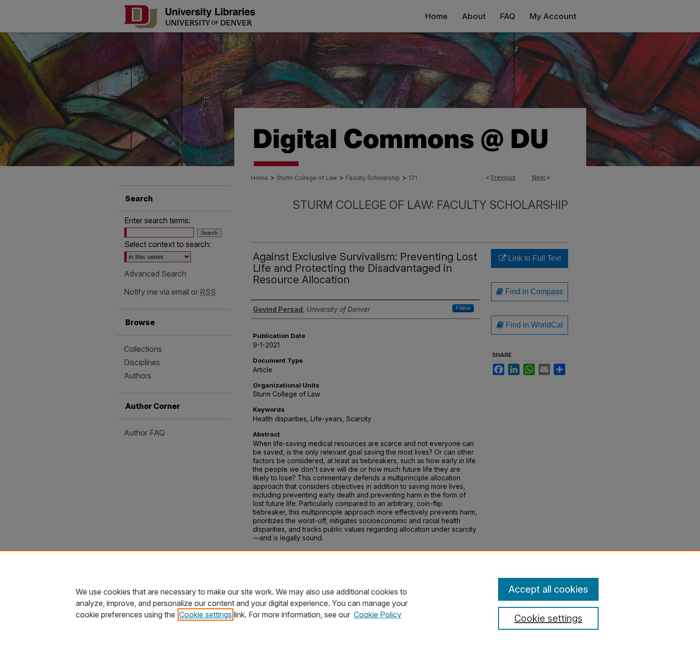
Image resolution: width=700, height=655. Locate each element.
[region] (350, 602)
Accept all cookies (548, 589)
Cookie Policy (377, 614)
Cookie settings (205, 614)
